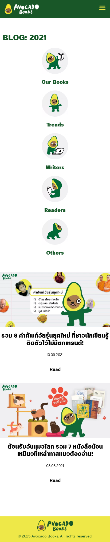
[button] (102, 8)
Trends (55, 125)
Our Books (55, 82)
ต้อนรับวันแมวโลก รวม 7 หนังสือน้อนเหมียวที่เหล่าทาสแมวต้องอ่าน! (55, 450)
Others (55, 253)
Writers (55, 167)
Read (55, 369)
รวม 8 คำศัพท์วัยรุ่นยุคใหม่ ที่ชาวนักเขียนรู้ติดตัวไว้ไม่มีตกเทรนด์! (55, 339)
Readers (55, 210)
